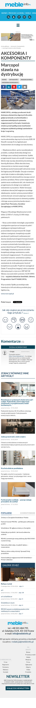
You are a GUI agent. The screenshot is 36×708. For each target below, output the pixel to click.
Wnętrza (28, 659)
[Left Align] (18, 25)
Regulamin (5, 664)
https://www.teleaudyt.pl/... (16, 356)
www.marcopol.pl (7, 294)
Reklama (5, 669)
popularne (6, 513)
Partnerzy (5, 667)
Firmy (28, 662)
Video (28, 669)
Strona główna (5, 46)
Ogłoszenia (28, 664)
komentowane (27, 513)
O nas (5, 662)
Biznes (4, 13)
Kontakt (5, 672)
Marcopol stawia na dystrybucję (11, 48)
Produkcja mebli (16, 13)
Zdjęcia (28, 667)
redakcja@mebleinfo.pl (23, 641)
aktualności (13, 79)
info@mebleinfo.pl (21, 633)
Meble (28, 13)
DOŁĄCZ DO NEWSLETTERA (18, 688)
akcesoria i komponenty (17, 46)
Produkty (28, 672)
